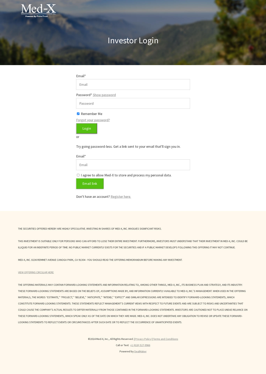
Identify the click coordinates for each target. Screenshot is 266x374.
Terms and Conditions (165, 339)
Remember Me (91, 113)
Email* (81, 76)
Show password (104, 95)
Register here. (121, 196)
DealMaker (140, 351)
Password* (84, 95)
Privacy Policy (143, 339)
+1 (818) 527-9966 (140, 345)
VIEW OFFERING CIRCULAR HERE (36, 272)
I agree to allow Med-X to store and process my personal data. (126, 175)
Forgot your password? (93, 120)
